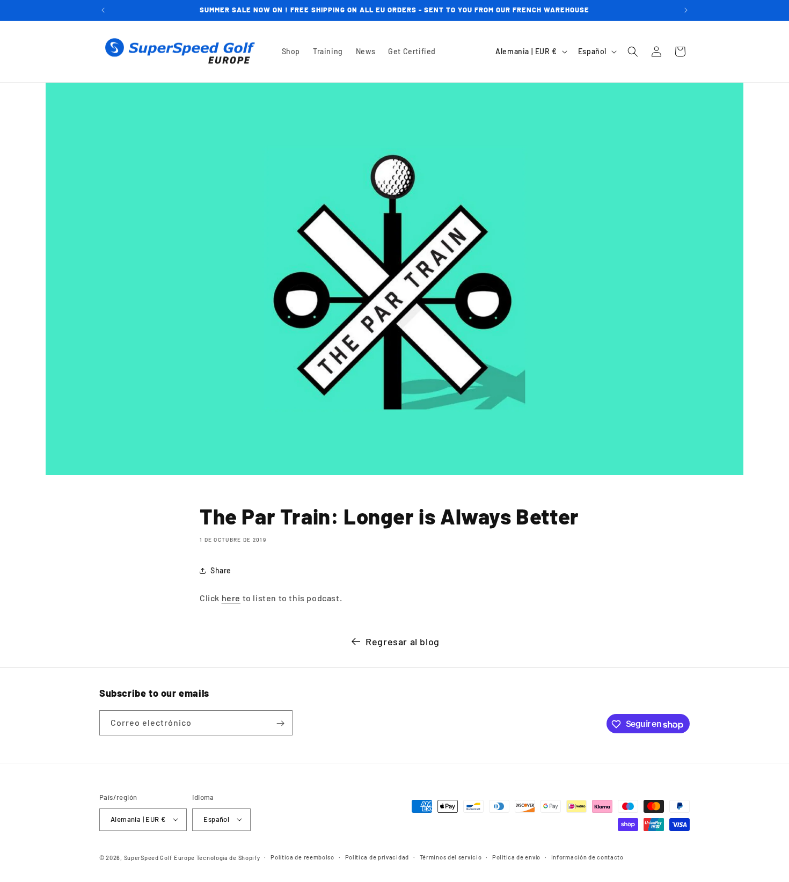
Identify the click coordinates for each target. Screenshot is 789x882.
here (231, 598)
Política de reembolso (302, 856)
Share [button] (220, 570)
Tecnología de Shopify (228, 857)
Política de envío (516, 856)
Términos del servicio (451, 856)
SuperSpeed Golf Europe (159, 857)
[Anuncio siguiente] (686, 10)
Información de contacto (587, 856)
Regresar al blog (403, 641)
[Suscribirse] (280, 723)
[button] (633, 51)
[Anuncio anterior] (103, 10)
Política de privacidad (377, 856)
